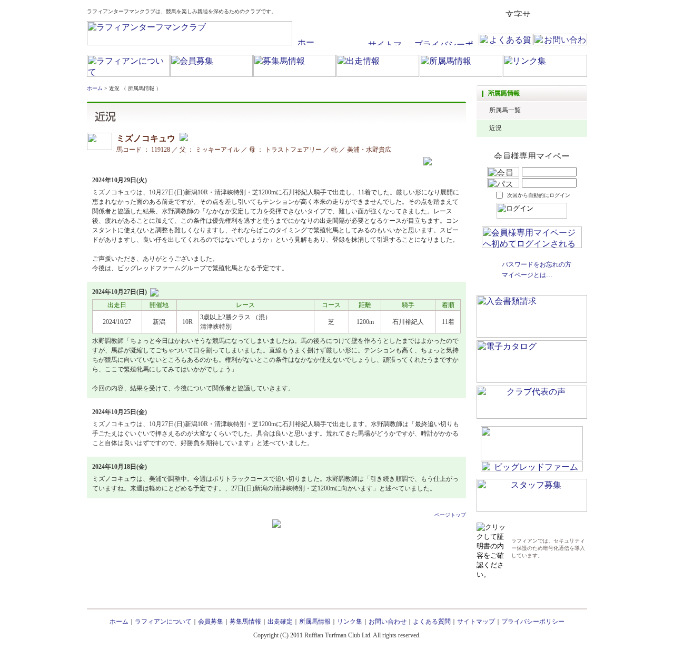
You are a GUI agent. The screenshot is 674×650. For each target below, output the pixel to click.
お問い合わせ (388, 621)
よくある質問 (432, 621)
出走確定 (280, 621)
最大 (578, 13)
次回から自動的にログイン (538, 195)
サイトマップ (476, 621)
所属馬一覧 (505, 110)
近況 (495, 128)
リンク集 (349, 621)
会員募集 (210, 621)
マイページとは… (527, 275)
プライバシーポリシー (532, 621)
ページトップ (450, 515)
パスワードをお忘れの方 (536, 264)
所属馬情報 (315, 621)
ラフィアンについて (163, 621)
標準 (541, 13)
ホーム (95, 88)
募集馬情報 (245, 621)
